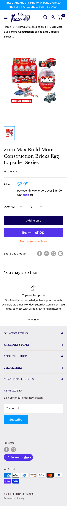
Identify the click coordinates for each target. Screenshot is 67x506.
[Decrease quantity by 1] (21, 207)
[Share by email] (60, 253)
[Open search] (45, 17)
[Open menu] (5, 17)
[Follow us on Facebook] (6, 449)
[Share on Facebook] (39, 253)
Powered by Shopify (14, 498)
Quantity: (9, 206)
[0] (60, 17)
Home (7, 26)
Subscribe (15, 419)
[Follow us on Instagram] (13, 449)
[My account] (53, 17)
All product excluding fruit (31, 26)
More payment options (33, 241)
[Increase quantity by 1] (41, 207)
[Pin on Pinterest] (46, 253)
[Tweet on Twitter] (53, 253)
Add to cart (33, 220)
